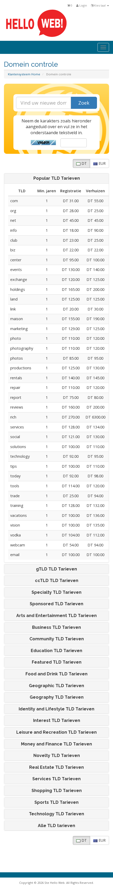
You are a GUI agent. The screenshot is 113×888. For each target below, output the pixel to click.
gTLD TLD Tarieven (56, 569)
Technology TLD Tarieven (56, 814)
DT (83, 163)
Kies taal (99, 5)
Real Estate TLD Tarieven (56, 767)
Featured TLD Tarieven (56, 662)
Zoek (83, 103)
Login (83, 5)
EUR (101, 163)
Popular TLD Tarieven (56, 178)
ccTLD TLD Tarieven (56, 580)
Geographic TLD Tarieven (56, 685)
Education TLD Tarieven (56, 650)
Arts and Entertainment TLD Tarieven (56, 615)
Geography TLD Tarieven (57, 697)
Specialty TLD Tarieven (56, 592)
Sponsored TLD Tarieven (56, 604)
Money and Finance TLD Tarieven (56, 744)
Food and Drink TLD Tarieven (56, 674)
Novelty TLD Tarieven (56, 755)
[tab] (56, 178)
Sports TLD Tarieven (56, 802)
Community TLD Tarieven (56, 639)
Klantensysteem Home (24, 74)
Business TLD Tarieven (56, 627)
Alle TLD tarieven (56, 825)
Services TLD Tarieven (56, 779)
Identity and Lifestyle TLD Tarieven (56, 709)
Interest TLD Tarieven (56, 720)
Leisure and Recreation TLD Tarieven (56, 732)
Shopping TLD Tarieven (57, 790)
